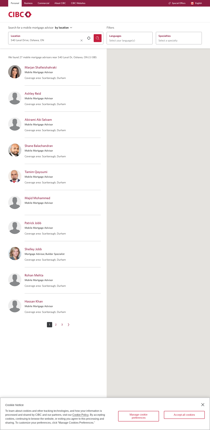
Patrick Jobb (33, 223)
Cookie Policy (80, 414)
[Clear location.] (81, 40)
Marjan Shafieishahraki (41, 67)
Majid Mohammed (37, 198)
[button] (64, 28)
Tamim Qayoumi (36, 172)
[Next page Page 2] (69, 324)
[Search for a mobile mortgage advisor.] (98, 38)
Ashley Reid (33, 93)
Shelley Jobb (33, 249)
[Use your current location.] (88, 38)
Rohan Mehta (34, 275)
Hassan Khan (34, 301)
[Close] (203, 405)
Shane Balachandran (39, 146)
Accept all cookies (184, 414)
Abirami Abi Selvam (38, 119)
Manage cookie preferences (138, 416)
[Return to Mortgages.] (20, 14)
